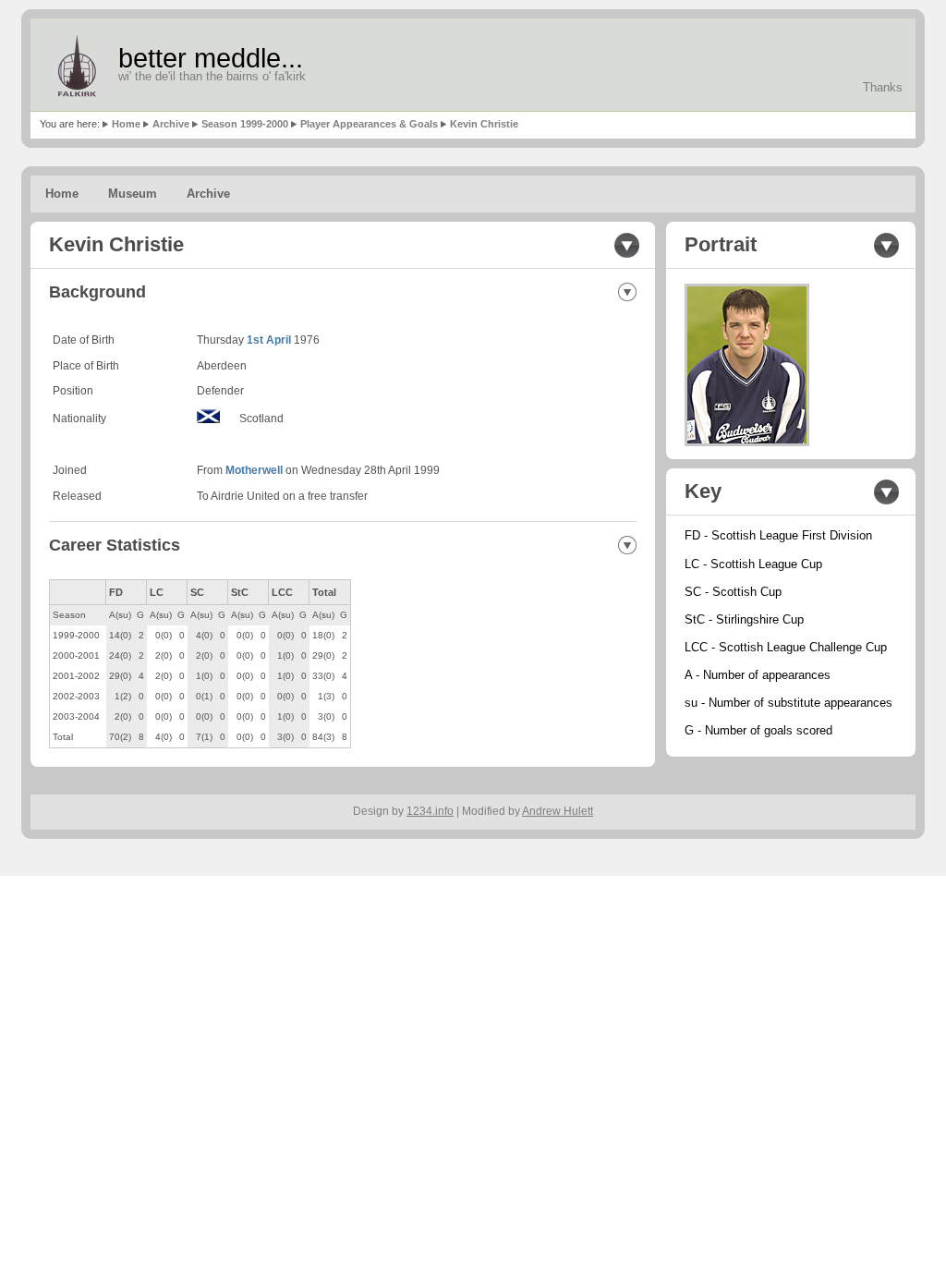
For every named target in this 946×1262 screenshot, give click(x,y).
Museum (132, 193)
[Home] (76, 64)
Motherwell (254, 470)
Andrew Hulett (557, 811)
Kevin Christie (484, 123)
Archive (170, 123)
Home (126, 123)
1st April (269, 340)
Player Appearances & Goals (369, 123)
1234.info (430, 811)
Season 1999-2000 (244, 123)
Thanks (883, 87)
